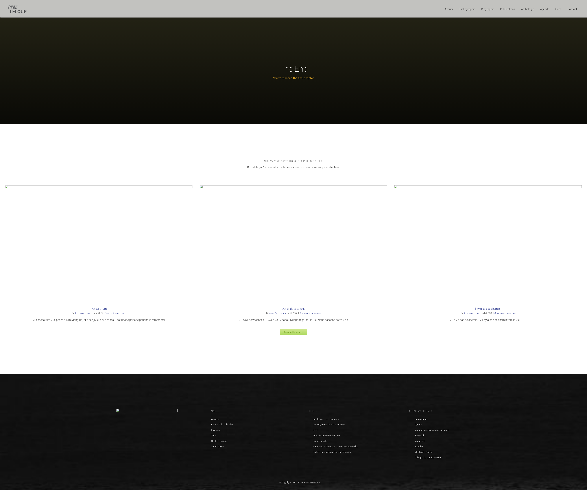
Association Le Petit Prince (326, 435)
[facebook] (410, 465)
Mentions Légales (423, 452)
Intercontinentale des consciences (432, 430)
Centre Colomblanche (222, 424)
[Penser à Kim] (98, 243)
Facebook (419, 435)
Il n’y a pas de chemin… (488, 308)
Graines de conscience (115, 313)
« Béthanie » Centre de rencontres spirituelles (335, 446)
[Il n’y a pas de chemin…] (488, 243)
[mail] (428, 465)
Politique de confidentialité (428, 457)
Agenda (418, 424)
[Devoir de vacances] (293, 243)
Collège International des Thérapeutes (332, 452)
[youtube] (422, 465)
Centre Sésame (219, 441)
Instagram (420, 441)
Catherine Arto (320, 441)
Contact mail (421, 419)
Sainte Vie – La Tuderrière (326, 419)
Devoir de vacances (293, 308)
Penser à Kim (99, 308)
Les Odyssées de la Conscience (329, 424)
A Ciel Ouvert (217, 446)
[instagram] (416, 465)
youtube (419, 446)
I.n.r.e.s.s (215, 430)
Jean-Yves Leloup (83, 313)
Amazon (215, 419)
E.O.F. (315, 430)
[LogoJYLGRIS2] (17, 5)
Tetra (213, 435)
